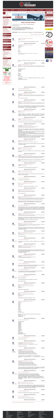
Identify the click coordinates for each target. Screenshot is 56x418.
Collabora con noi (6, 51)
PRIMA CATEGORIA (6, 30)
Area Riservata (5, 54)
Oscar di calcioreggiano (31, 414)
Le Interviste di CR (22, 10)
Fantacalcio (5, 63)
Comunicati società (20, 412)
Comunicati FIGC (6, 23)
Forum (4, 50)
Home (6, 10)
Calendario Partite (9, 416)
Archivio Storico (6, 44)
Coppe (4, 35)
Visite (4, 55)
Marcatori (5, 33)
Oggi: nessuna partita (48, 16)
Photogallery (19, 417)
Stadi (29, 413)
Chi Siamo (40, 415)
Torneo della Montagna (5, 47)
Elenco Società (5, 18)
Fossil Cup (5, 39)
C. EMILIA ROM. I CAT (6, 38)
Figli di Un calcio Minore (20, 416)
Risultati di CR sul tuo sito (42, 414)
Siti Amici (4, 56)
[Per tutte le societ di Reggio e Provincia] (7, 84)
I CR (4, 49)
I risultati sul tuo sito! (6, 53)
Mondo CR (5, 58)
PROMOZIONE (5, 29)
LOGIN (7, 13)
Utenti (40, 412)
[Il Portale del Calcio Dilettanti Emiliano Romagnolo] (28, 8)
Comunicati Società (6, 19)
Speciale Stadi (5, 61)
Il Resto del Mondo (6, 64)
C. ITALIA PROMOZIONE (7, 36)
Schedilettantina (5, 59)
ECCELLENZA (5, 28)
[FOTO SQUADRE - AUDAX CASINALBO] (49, 58)
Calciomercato (5, 24)
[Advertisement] (7, 93)
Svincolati (4, 25)
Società (5, 17)
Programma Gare (6, 20)
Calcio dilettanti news (32, 12)
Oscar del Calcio (5, 60)
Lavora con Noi (41, 413)
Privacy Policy (41, 417)
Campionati (6, 27)
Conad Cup (5, 41)
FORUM (27, 12)
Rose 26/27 (40, 10)
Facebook (29, 412)
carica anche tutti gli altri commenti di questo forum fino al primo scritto (23, 402)
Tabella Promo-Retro (20, 414)
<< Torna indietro (14, 21)
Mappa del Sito (41, 416)
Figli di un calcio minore (7, 65)
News (12, 10)
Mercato (32, 10)
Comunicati (49, 10)
